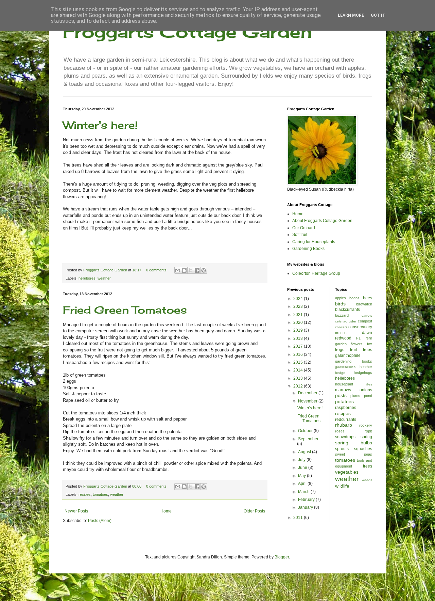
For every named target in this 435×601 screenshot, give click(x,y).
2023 (298, 306)
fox (369, 344)
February (307, 499)
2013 (298, 378)
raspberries (345, 407)
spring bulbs (353, 442)
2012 (298, 386)
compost (365, 321)
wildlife (342, 486)
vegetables (347, 472)
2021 (298, 314)
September (308, 439)
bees (367, 298)
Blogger (282, 557)
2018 (298, 338)
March (304, 491)
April (303, 483)
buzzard (342, 315)
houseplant (344, 384)
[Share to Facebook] (197, 270)
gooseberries (345, 367)
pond (368, 396)
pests (341, 395)
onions (366, 390)
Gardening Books (308, 248)
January (306, 507)
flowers (357, 344)
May (302, 475)
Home (166, 511)
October (306, 430)
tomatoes (100, 494)
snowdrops (345, 436)
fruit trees (361, 349)
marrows (343, 390)
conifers (341, 327)
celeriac (341, 321)
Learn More (351, 15)
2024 (298, 298)
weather (104, 278)
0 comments (156, 270)
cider (352, 321)
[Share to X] (190, 270)
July (302, 459)
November (308, 401)
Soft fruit (299, 234)
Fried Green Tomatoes (125, 310)
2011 (298, 517)
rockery (365, 425)
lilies (369, 384)
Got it (378, 15)
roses (340, 431)
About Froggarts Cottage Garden (322, 220)
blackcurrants (347, 309)
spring (366, 436)
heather (366, 367)
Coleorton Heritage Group (316, 273)
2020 (298, 322)
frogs (339, 349)
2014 (298, 370)
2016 (298, 354)
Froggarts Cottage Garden (187, 31)
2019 (298, 330)
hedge (340, 373)
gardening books (353, 361)
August (305, 451)
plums (355, 396)
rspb (368, 431)
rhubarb (343, 425)
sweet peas (353, 454)
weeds (367, 480)
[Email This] (177, 270)
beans (354, 298)
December (308, 393)
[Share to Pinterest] (203, 270)
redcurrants (345, 419)
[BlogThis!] (184, 270)
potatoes (344, 401)
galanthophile (348, 355)
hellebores (87, 278)
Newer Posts (76, 511)
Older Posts (254, 511)
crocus (341, 333)
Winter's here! (100, 125)
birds (340, 303)
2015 (298, 362)
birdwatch (364, 304)
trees (367, 466)
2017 (298, 346)
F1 (358, 338)
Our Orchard (303, 227)
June (303, 467)
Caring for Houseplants (313, 241)
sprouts (342, 448)
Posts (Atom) (99, 520)
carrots (367, 315)
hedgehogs (363, 372)
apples (340, 298)
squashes (363, 448)
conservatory (360, 327)
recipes (85, 494)
